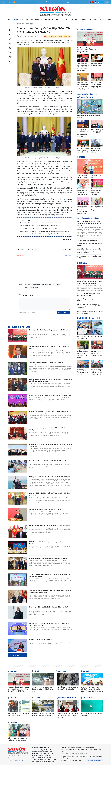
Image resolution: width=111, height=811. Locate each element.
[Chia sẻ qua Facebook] (10, 34)
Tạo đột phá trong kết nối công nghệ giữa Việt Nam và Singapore (50, 525)
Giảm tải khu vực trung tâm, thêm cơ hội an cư (96, 150)
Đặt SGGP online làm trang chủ (95, 760)
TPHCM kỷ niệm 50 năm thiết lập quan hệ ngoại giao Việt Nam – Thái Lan (49, 543)
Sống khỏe (59, 19)
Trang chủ (9, 19)
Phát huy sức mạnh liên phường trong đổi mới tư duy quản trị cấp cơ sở (96, 85)
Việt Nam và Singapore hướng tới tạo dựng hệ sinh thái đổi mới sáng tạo (49, 347)
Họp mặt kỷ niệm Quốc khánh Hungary (41, 639)
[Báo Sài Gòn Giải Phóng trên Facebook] (90, 2)
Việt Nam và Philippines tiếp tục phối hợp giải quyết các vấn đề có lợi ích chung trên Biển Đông (50, 591)
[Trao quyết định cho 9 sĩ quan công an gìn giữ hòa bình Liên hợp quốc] (17, 335)
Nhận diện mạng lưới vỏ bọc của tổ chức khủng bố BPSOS (97, 131)
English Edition (35, 2)
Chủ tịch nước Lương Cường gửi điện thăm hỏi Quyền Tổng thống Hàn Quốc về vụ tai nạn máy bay (45, 234)
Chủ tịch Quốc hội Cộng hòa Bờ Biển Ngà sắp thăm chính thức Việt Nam (50, 608)
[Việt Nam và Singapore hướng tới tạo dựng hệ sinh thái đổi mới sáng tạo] (17, 351)
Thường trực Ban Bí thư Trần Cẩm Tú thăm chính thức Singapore (49, 477)
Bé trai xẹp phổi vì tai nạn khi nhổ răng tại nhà (91, 714)
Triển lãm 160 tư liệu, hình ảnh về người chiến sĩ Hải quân (89, 337)
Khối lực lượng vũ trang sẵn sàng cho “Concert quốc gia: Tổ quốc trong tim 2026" (96, 372)
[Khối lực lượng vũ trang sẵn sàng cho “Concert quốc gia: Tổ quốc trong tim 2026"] (97, 364)
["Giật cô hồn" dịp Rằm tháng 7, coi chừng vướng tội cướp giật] (68, 679)
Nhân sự (81, 156)
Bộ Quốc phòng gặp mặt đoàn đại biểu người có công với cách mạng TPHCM (96, 352)
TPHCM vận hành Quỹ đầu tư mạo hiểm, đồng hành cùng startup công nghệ (67, 715)
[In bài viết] (10, 48)
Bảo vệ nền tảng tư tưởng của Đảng (87, 96)
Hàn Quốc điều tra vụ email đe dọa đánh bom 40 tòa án (19, 714)
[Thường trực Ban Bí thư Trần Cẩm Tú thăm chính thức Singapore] (17, 482)
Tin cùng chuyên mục (19, 327)
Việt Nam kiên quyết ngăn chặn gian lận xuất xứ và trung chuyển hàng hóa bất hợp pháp (49, 624)
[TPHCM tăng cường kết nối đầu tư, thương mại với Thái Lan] (17, 563)
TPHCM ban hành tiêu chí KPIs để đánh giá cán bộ (89, 257)
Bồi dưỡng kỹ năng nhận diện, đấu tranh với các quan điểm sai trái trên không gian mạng (83, 133)
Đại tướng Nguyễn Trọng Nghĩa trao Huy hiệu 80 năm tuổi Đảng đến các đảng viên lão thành (83, 67)
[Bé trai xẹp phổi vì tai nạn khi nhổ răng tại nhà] (92, 706)
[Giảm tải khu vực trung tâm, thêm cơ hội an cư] (97, 143)
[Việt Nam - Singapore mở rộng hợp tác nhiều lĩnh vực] (17, 368)
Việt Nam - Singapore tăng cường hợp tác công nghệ (46, 509)
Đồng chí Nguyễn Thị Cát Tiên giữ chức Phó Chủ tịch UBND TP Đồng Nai (89, 176)
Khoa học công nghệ (67, 697)
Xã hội (22, 19)
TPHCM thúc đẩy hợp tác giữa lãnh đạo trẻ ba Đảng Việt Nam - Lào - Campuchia (50, 445)
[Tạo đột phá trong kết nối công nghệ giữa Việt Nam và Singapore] (17, 531)
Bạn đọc (74, 19)
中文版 (67, 2)
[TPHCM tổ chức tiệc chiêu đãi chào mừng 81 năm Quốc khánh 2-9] (17, 417)
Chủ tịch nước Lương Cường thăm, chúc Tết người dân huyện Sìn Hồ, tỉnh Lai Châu (40, 223)
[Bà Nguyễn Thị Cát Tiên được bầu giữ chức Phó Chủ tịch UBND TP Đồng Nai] (83, 183)
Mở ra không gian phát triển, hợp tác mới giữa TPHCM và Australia (50, 395)
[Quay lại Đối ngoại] (10, 62)
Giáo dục (51, 19)
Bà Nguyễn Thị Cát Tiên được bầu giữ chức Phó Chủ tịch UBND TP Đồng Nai (82, 191)
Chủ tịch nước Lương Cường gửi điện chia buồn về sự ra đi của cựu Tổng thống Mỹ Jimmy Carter (44, 231)
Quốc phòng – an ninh (89, 317)
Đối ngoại (29, 24)
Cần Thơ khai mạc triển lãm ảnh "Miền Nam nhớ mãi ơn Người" (18, 739)
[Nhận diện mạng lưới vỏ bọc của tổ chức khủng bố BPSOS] (97, 124)
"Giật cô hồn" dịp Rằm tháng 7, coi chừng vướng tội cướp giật (67, 688)
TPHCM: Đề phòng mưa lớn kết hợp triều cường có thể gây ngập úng (42, 689)
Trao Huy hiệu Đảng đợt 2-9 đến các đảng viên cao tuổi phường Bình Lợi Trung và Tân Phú (88, 50)
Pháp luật (29, 19)
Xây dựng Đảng (85, 29)
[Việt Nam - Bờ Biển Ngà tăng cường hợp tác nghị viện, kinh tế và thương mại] (17, 498)
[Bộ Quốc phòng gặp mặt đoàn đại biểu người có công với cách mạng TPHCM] (97, 345)
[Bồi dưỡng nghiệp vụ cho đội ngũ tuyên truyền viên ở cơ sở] (83, 143)
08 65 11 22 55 (13, 758)
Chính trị (15, 19)
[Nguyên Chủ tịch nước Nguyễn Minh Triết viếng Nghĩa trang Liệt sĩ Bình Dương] (83, 345)
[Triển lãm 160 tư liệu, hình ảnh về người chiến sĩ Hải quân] (90, 327)
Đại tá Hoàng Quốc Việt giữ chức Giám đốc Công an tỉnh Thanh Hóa (96, 191)
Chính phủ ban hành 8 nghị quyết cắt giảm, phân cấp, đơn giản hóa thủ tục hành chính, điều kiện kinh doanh (89, 250)
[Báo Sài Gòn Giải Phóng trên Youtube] (93, 2)
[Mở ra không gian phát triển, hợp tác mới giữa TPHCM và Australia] (17, 400)
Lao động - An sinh (85, 19)
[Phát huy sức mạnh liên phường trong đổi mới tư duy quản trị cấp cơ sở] (97, 77)
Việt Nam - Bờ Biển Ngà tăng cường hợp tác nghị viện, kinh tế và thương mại (49, 494)
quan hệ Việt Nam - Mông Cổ (32, 287)
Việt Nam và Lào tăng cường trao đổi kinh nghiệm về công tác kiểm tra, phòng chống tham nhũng (50, 380)
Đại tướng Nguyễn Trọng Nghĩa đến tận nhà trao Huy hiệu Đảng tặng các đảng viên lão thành (83, 86)
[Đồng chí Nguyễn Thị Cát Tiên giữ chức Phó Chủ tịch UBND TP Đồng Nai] (90, 166)
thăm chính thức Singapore (63, 350)
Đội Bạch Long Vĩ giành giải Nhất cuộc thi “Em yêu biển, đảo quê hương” (83, 371)
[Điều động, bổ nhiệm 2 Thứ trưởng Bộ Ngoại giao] (97, 201)
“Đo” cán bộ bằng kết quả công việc (87, 240)
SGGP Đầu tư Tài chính (57, 2)
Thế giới (44, 19)
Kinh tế (37, 19)
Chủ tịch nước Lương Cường (32, 284)
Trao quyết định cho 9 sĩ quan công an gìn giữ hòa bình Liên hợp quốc (49, 331)
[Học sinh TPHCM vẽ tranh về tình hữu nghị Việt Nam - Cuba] (17, 466)
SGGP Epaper (74, 2)
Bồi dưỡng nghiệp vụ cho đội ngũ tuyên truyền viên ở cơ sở (83, 150)
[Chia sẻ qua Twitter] (10, 39)
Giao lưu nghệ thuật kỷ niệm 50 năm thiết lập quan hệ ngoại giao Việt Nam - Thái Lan (49, 575)
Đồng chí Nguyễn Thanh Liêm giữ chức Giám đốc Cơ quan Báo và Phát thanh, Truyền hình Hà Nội (83, 209)
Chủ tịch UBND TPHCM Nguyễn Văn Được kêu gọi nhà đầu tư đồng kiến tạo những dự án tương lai (92, 690)
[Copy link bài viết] (10, 53)
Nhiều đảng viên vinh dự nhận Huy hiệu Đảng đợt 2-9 (97, 65)
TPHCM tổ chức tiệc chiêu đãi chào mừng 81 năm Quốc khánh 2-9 (50, 412)
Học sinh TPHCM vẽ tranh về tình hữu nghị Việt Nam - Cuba (47, 460)
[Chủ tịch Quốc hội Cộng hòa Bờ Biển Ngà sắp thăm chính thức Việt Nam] (17, 612)
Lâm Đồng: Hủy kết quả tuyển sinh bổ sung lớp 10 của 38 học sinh (43, 714)
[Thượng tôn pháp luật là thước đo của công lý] (90, 106)
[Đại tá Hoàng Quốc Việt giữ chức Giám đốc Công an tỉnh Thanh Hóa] (97, 183)
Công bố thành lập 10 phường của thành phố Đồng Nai (89, 244)
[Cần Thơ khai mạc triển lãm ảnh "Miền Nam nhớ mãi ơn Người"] (19, 730)
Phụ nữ (96, 19)
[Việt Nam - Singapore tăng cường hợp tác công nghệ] (17, 514)
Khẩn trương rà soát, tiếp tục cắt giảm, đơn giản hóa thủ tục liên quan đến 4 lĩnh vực (89, 223)
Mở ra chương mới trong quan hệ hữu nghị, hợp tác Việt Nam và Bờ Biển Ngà (50, 429)
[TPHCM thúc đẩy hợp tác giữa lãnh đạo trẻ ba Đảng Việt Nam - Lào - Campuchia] (17, 449)
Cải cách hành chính (88, 218)
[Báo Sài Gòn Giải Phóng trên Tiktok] (95, 2)
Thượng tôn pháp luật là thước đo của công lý (89, 116)
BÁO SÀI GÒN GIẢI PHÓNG (55, 11)
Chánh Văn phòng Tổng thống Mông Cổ (52, 284)
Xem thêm (16, 655)
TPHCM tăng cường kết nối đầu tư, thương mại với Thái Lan (48, 558)
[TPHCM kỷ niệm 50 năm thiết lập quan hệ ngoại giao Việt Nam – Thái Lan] (17, 547)
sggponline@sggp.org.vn (16, 760)
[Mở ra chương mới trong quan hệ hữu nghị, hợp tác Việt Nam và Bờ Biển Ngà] (17, 433)
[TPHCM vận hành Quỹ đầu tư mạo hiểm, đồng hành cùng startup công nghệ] (68, 706)
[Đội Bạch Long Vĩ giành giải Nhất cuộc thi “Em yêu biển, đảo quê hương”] (83, 364)
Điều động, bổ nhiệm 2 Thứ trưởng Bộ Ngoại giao (97, 208)
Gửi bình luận (64, 312)
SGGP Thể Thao (45, 2)
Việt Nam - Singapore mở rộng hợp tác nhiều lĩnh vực (46, 363)
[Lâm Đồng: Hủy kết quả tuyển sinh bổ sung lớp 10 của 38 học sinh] (43, 706)
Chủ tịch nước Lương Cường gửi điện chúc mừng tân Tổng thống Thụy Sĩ (38, 228)
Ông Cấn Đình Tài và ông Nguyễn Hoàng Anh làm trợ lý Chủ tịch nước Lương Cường (41, 225)
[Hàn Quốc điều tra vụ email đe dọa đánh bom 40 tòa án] (19, 706)
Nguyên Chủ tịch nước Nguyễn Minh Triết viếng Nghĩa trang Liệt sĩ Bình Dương (82, 353)
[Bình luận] (10, 57)
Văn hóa (67, 19)
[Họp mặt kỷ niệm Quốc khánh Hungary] (17, 645)
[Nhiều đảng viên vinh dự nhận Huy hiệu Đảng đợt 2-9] (97, 58)
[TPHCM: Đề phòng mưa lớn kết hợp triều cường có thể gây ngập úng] (43, 679)
